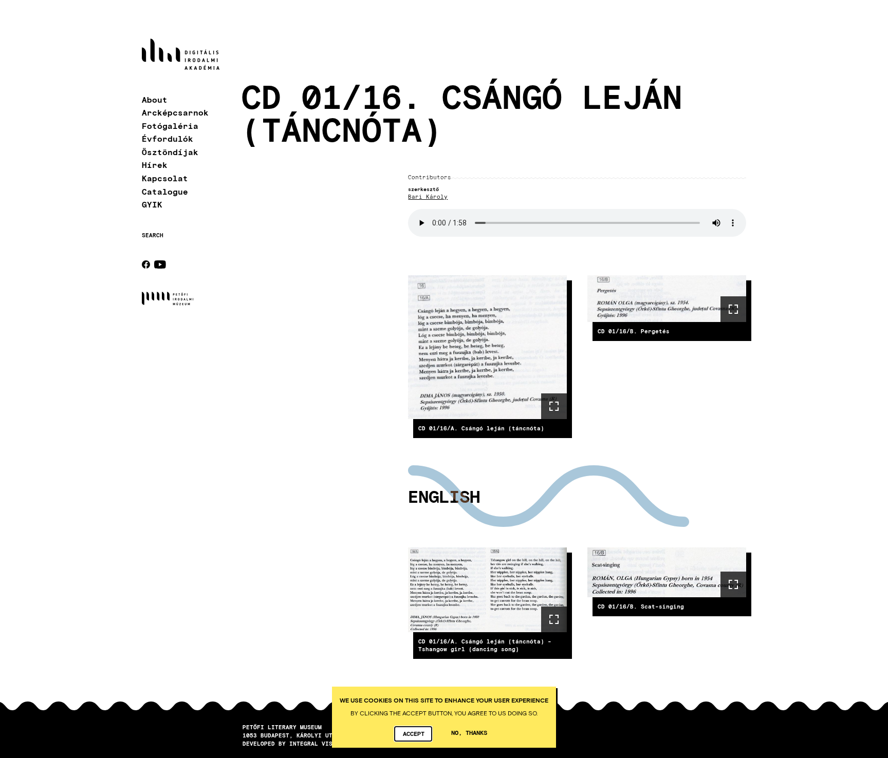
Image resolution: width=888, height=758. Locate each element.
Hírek (155, 164)
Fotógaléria (170, 125)
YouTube (160, 264)
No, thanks (469, 732)
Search (152, 235)
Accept (413, 733)
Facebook (146, 264)
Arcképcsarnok (175, 112)
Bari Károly (428, 197)
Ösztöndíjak (170, 152)
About (155, 99)
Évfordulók (167, 138)
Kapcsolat (165, 178)
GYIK (152, 204)
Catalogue (165, 191)
